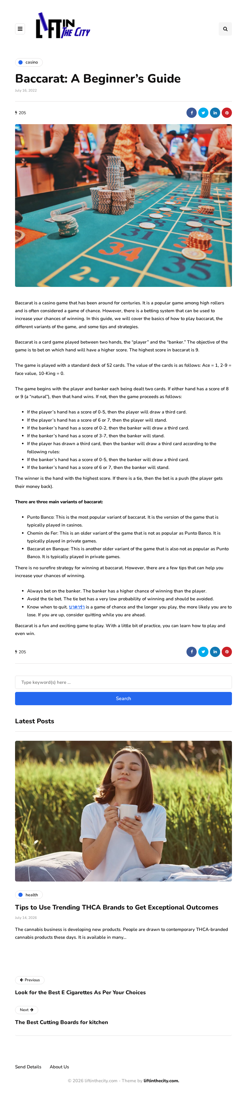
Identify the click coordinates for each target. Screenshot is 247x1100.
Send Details (28, 1067)
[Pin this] (227, 113)
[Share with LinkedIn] (215, 113)
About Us (59, 1067)
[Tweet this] (203, 113)
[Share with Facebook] (191, 113)
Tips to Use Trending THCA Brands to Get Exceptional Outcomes (116, 907)
